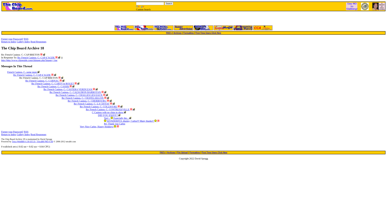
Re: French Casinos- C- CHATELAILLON (83, 98)
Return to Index (8, 41)
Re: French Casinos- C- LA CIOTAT (92, 103)
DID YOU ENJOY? (108, 115)
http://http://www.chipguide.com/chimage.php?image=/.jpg (29, 60)
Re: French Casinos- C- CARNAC (42, 80)
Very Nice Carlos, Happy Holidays (97, 126)
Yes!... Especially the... (116, 118)
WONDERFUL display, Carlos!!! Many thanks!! (130, 121)
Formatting (188, 33)
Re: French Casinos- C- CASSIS (53, 86)
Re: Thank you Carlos (114, 123)
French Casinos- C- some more (22, 72)
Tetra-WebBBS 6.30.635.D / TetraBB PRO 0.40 (32, 141)
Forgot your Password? (12, 39)
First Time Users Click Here (208, 33)
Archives (177, 33)
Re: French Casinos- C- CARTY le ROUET (53, 83)
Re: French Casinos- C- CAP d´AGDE (36, 57)
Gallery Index (23, 41)
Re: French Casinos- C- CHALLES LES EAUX (79, 95)
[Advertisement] (157, 18)
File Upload (182, 152)
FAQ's (169, 33)
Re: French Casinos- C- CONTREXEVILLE (108, 109)
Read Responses (38, 41)
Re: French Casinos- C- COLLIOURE (99, 106)
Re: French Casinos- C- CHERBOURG (87, 101)
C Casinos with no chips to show (108, 112)
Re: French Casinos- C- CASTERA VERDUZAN (68, 89)
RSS (26, 39)
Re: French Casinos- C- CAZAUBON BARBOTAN (75, 92)
